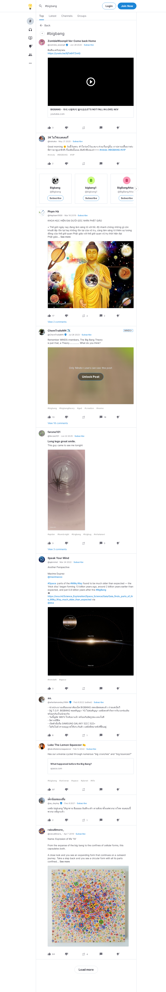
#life (93, 780)
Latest (52, 15)
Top (41, 15)
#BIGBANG (114, 149)
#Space (52, 583)
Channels (66, 15)
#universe (64, 780)
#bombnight (63, 534)
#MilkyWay (76, 583)
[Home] (30, 6)
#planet (84, 780)
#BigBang (101, 589)
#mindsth (52, 679)
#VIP (123, 149)
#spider (51, 534)
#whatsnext (99, 534)
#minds (103, 149)
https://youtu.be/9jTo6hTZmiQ (64, 53)
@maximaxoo (55, 576)
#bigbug (87, 534)
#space (62, 679)
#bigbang (76, 534)
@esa (51, 602)
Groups (81, 15)
